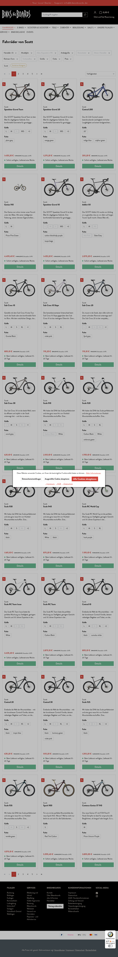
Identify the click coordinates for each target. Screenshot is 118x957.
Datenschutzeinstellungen (31, 479)
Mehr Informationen (93, 473)
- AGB (58, 484)
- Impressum (50, 484)
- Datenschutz (67, 484)
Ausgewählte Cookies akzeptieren (57, 479)
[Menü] (114, 931)
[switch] (110, 945)
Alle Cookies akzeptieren (85, 479)
